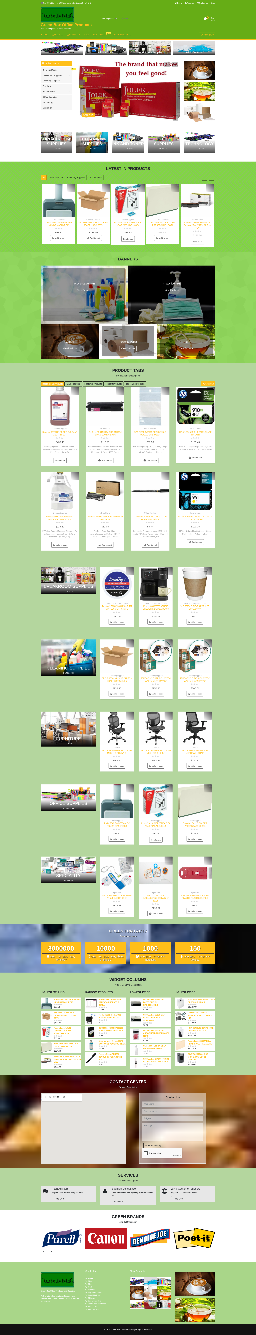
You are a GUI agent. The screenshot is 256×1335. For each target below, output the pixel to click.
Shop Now (98, 115)
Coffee (125, 603)
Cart (90, 1287)
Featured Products (93, 384)
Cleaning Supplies (76, 177)
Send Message (154, 1145)
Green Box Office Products (66, 25)
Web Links (92, 1306)
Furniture (116, 748)
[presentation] (167, 64)
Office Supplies (56, 177)
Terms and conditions (97, 1304)
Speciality (117, 893)
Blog (90, 1281)
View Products (84, 290)
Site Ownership (94, 1301)
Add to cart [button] (60, 238)
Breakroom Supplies (114, 603)
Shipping (91, 1298)
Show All (209, 384)
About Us (190, 3)
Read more (128, 239)
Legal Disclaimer (95, 1292)
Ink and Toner (95, 177)
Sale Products (73, 384)
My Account (206, 35)
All (43, 177)
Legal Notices (94, 1295)
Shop (213, 3)
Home (179, 3)
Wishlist (91, 1290)
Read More (59, 1199)
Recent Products (114, 384)
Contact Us (203, 3)
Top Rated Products (135, 384)
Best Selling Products (52, 384)
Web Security (93, 1309)
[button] (175, 115)
